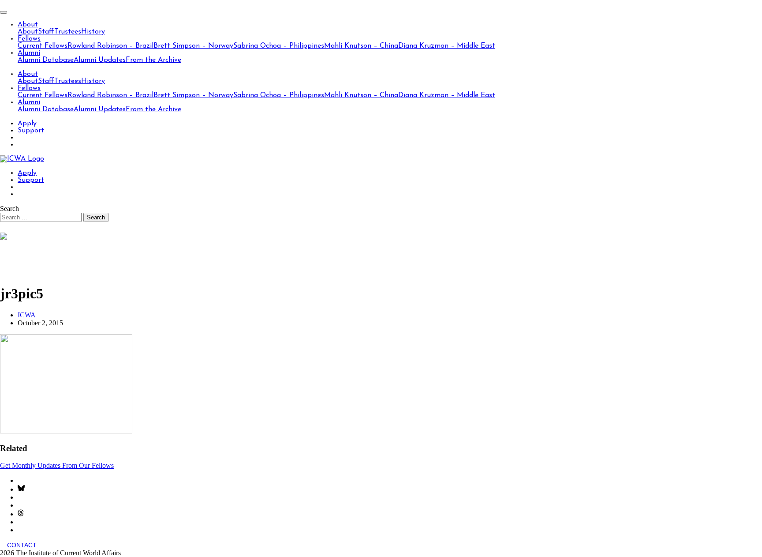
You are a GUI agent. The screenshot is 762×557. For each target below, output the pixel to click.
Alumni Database (46, 60)
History (93, 31)
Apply (27, 123)
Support (31, 130)
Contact (22, 545)
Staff (46, 31)
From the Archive (153, 60)
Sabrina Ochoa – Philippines (278, 45)
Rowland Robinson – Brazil (110, 45)
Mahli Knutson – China (361, 45)
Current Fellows (42, 45)
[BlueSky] (21, 489)
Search (9, 208)
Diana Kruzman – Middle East (446, 45)
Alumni (29, 52)
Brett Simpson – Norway (193, 45)
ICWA (27, 315)
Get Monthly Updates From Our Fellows (57, 465)
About (28, 24)
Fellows (29, 38)
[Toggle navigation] (3, 12)
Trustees (67, 31)
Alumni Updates (100, 60)
